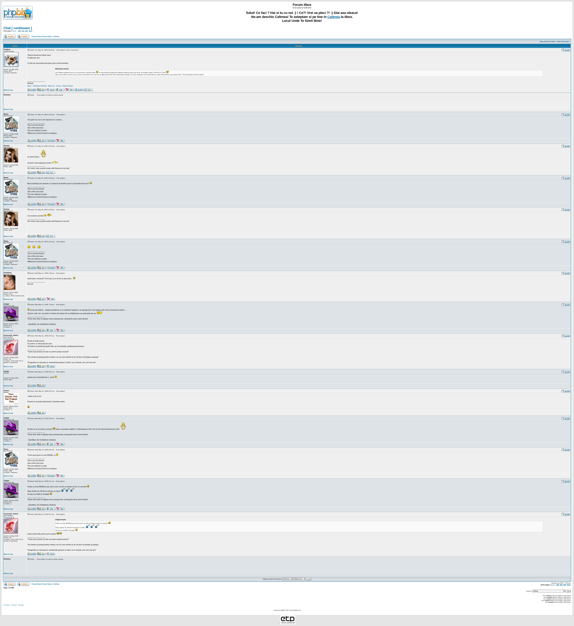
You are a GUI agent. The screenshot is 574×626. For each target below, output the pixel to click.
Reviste (14, 605)
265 (26, 31)
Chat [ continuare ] (17, 28)
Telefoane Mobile (40, 86)
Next (30, 31)
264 (23, 31)
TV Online (6, 605)
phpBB (282, 610)
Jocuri (58, 86)
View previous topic (547, 41)
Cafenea (333, 17)
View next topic (563, 41)
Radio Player (67, 86)
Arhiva (56, 36)
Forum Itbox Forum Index (42, 36)
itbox (29, 86)
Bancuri (51, 86)
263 (19, 31)
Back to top (8, 90)
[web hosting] (287, 623)
